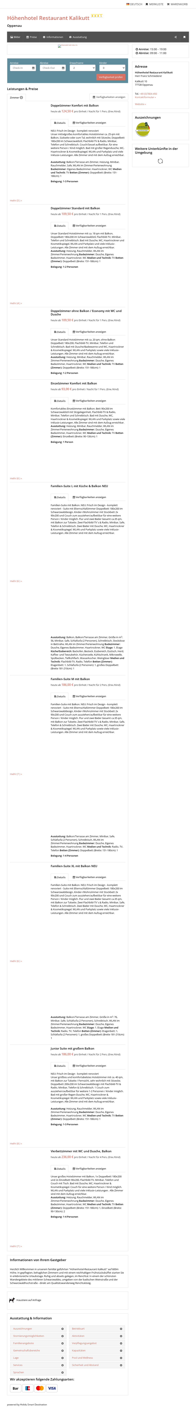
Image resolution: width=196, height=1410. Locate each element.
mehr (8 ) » (16, 1143)
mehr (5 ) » (16, 200)
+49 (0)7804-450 (148, 93)
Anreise (14, 63)
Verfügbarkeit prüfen (111, 77)
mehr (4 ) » (16, 303)
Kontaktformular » (145, 97)
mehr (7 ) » (16, 774)
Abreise (44, 63)
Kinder (103, 63)
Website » (140, 104)
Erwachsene (76, 63)
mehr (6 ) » (16, 478)
